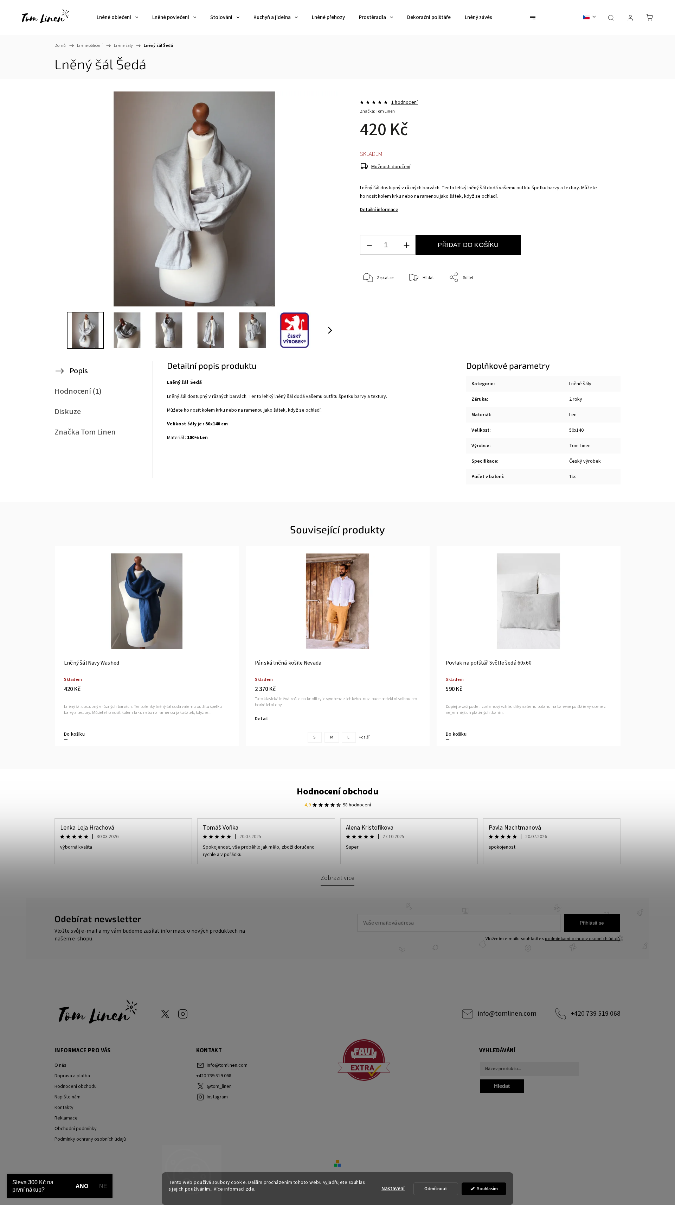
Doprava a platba (72, 1075)
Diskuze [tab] (67, 411)
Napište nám (67, 1097)
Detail (261, 718)
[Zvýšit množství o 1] (406, 245)
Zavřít (586, 301)
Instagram (183, 1014)
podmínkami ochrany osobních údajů (582, 939)
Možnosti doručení (390, 166)
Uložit (376, 299)
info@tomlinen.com (507, 1014)
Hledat (502, 1086)
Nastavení (393, 1188)
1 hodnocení (404, 102)
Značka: (377, 111)
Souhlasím (487, 1188)
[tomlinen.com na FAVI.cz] (406, 1061)
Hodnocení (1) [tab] (78, 391)
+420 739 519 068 (596, 1014)
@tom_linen (165, 1014)
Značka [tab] (85, 432)
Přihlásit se (592, 923)
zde (250, 1189)
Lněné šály (580, 383)
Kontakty (63, 1107)
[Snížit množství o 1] (369, 245)
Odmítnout (435, 1188)
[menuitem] (117, 17)
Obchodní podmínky (75, 1128)
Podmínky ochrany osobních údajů (90, 1139)
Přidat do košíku (468, 244)
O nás (60, 1065)
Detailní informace (379, 209)
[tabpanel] (147, 646)
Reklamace (66, 1118)
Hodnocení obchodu (338, 791)
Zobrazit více (337, 877)
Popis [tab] (79, 370)
